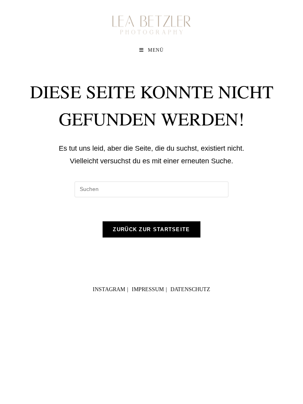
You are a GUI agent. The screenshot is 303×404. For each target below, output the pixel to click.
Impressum (148, 289)
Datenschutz (190, 289)
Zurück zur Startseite (151, 229)
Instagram (109, 289)
